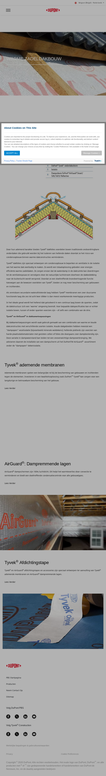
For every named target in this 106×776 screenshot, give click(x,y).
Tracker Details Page (24, 161)
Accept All (12, 153)
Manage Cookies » (91, 153)
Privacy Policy (9, 161)
